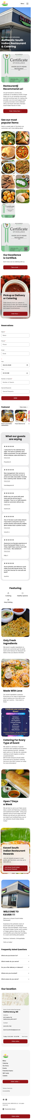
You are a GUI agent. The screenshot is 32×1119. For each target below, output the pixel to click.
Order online (15, 1041)
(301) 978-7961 (7, 1026)
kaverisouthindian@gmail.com (11, 1030)
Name (5, 332)
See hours (24, 1036)
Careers (5, 1076)
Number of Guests (9, 379)
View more (7, 457)
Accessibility (6, 1091)
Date (2, 361)
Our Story (6, 1066)
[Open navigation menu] (27, 3)
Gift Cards (6, 1073)
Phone (5, 341)
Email (2, 350)
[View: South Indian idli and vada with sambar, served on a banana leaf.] (23, 196)
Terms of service (7, 1088)
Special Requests (6, 388)
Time (2, 369)
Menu (22, 3)
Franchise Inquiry (8, 1071)
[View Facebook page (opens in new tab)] (4, 1100)
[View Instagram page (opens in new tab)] (6, 1100)
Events (5, 1068)
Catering (5, 1063)
